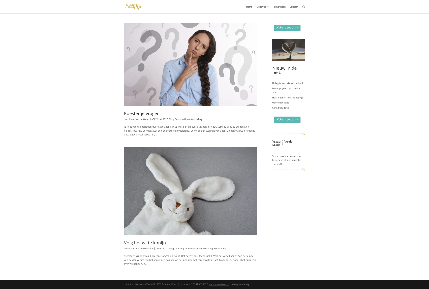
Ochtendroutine (280, 102)
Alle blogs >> (287, 27)
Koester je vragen (142, 113)
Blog (171, 119)
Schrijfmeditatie (280, 107)
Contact (294, 7)
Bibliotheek (280, 7)
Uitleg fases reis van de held (287, 83)
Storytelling (220, 248)
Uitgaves (261, 7)
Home (249, 7)
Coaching (180, 248)
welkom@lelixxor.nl (219, 284)
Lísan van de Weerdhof (141, 119)
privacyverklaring (240, 284)
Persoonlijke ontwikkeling (188, 119)
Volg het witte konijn (145, 243)
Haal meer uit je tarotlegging (287, 97)
